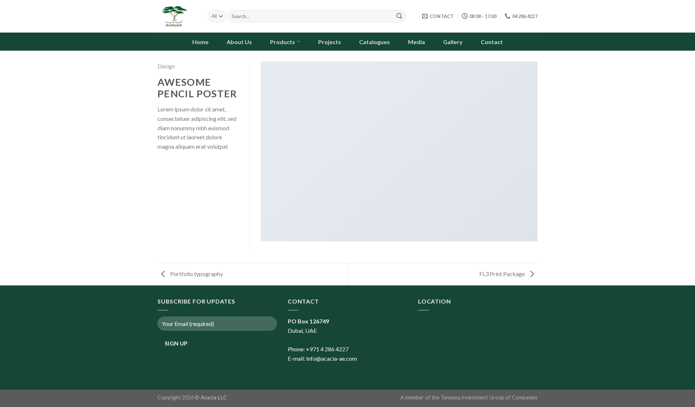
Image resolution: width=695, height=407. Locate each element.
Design (166, 66)
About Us (239, 41)
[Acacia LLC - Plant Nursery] (177, 16)
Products (282, 41)
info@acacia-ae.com (331, 358)
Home (200, 41)
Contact (492, 41)
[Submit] (399, 16)
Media (416, 41)
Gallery (453, 41)
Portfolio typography (196, 273)
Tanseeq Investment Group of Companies (489, 397)
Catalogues (374, 41)
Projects (329, 41)
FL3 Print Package (502, 273)
